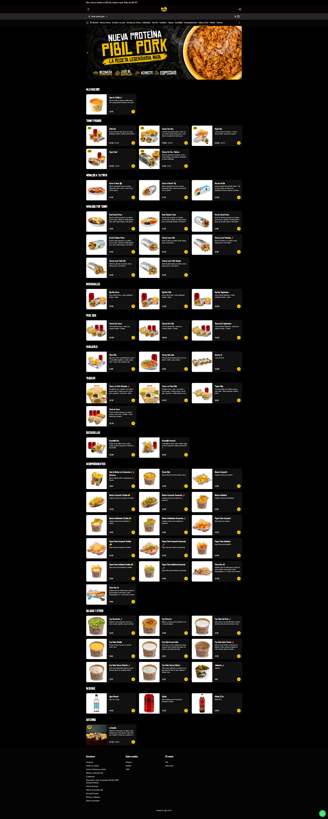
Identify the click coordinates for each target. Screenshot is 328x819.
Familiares (163, 22)
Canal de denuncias (92, 786)
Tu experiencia (90, 776)
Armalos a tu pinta (118, 22)
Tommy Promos (105, 22)
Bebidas (212, 22)
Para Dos (155, 22)
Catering (219, 22)
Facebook (128, 766)
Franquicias (89, 762)
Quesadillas (179, 22)
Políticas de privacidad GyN (94, 790)
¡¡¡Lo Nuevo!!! (94, 22)
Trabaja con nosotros (92, 766)
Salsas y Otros (203, 22)
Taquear (171, 22)
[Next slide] (240, 53)
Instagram (129, 762)
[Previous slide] (87, 53)
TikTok (127, 769)
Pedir (166, 762)
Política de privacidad (92, 801)
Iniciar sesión (169, 766)
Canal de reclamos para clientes (96, 769)
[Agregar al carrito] (133, 111)
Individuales (147, 22)
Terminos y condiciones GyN (94, 773)
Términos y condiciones (93, 797)
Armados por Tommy (134, 22)
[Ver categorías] (239, 22)
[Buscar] (87, 22)
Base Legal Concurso (92, 793)
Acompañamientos (190, 22)
